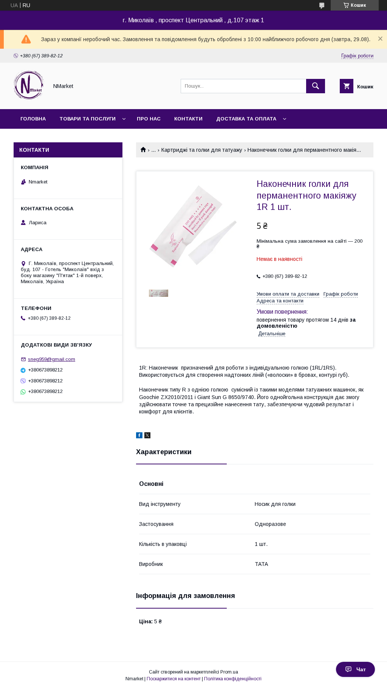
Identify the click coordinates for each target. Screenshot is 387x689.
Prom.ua (229, 672)
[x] (147, 436)
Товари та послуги (87, 119)
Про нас (149, 119)
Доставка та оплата (246, 119)
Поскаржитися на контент (174, 678)
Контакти (188, 119)
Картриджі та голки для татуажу (201, 150)
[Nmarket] (29, 99)
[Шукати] (315, 86)
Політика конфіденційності (233, 678)
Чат (361, 669)
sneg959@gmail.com (51, 359)
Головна (33, 119)
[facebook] (139, 436)
